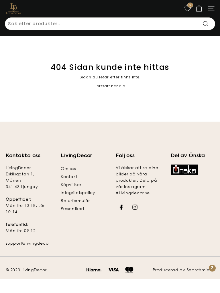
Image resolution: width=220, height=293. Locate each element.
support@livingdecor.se (31, 243)
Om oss (68, 168)
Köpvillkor (71, 184)
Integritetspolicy (78, 192)
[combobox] (110, 23)
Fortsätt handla (110, 86)
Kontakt (69, 176)
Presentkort (72, 208)
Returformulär (75, 200)
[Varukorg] (199, 8)
